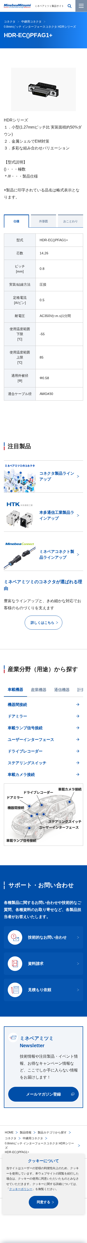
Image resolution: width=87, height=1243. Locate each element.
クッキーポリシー (20, 1189)
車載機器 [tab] (15, 689)
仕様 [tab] (16, 221)
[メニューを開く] (81, 6)
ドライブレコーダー (25, 751)
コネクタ (10, 1138)
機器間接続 (17, 705)
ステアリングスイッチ (27, 763)
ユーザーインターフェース (31, 739)
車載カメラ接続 (21, 774)
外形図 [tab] (43, 221)
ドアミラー (17, 716)
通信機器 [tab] (62, 690)
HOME (9, 1132)
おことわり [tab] (70, 221)
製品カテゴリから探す (52, 1132)
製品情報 (25, 1132)
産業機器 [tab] (38, 690)
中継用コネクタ (33, 1138)
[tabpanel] (43, 773)
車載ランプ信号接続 (25, 728)
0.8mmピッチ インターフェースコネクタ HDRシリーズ (39, 1145)
